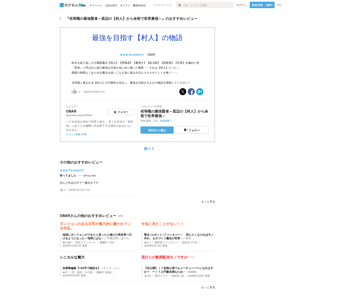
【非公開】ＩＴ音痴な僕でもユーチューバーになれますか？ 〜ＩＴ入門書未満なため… (178, 269)
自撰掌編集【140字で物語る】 (82, 268)
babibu (192, 272)
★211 (147, 242)
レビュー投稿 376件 (76, 134)
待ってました (68, 175)
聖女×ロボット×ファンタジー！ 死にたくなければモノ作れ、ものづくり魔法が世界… (179, 236)
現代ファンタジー (85, 242)
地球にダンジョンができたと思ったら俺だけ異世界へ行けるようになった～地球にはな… (97, 236)
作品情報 (164, 120)
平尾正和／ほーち (118, 238)
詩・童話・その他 (82, 272)
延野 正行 (152, 120)
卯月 (188, 238)
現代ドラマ (161, 275)
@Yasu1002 (90, 175)
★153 (147, 275)
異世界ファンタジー (166, 242)
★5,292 (67, 242)
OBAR (151, 54)
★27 (65, 272)
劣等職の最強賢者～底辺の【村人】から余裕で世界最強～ (174, 113)
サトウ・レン (111, 268)
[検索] (179, 5)
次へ (147, 148)
